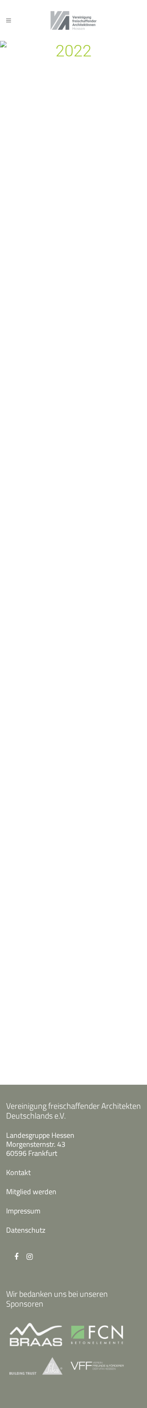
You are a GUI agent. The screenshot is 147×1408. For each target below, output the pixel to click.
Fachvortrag (88, 806)
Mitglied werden (31, 1191)
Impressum (23, 1210)
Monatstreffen (91, 315)
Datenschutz (25, 1230)
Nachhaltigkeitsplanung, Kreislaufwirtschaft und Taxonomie (67, 753)
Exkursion (84, 928)
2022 (39, 193)
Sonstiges (84, 1051)
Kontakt (18, 1172)
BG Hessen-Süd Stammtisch (73, 251)
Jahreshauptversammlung (107, 193)
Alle (58, 193)
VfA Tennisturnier (57, 986)
